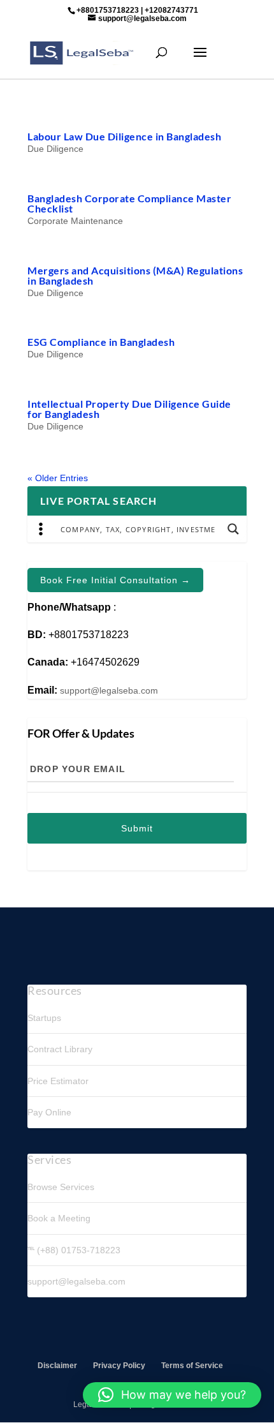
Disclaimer (57, 1365)
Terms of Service (192, 1365)
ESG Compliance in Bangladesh (101, 342)
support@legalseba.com (109, 690)
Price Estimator (58, 1081)
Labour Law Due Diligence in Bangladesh (124, 136)
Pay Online (49, 1112)
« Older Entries (57, 478)
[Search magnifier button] (233, 529)
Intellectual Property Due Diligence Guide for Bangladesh (129, 409)
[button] (172, 1395)
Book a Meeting (58, 1218)
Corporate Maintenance (75, 221)
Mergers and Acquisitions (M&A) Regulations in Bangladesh (135, 275)
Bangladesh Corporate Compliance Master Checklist (129, 203)
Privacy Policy (119, 1365)
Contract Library (59, 1049)
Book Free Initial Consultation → (115, 580)
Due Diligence (55, 149)
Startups (44, 1018)
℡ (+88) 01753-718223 (73, 1250)
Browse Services (60, 1187)
